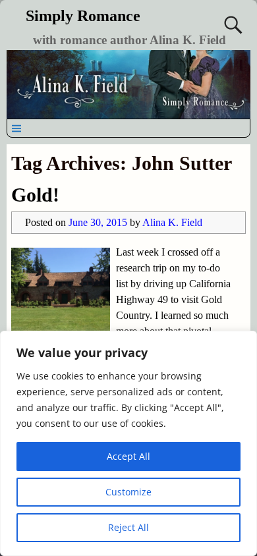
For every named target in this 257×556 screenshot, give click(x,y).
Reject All (128, 527)
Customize (128, 492)
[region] (128, 443)
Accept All (128, 456)
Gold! (35, 195)
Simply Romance (83, 15)
